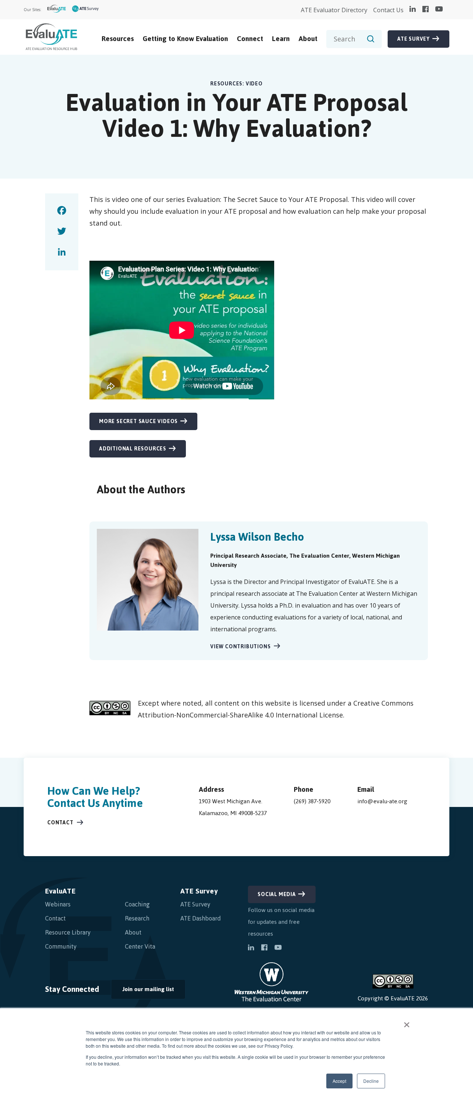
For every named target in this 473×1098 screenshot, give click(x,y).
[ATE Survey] (85, 10)
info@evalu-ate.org (382, 801)
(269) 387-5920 (312, 801)
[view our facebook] (425, 9)
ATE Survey (413, 39)
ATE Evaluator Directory (334, 10)
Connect (250, 38)
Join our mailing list (142, 991)
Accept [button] (339, 1081)
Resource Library (68, 932)
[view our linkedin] (412, 9)
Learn (281, 38)
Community (60, 946)
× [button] (406, 1022)
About (308, 38)
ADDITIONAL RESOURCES (132, 449)
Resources (118, 38)
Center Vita (140, 946)
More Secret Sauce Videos (138, 421)
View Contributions (240, 647)
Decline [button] (371, 1081)
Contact (60, 823)
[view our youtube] (439, 9)
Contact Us (388, 10)
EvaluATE (60, 891)
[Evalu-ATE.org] (56, 10)
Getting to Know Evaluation (185, 38)
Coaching (137, 904)
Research (137, 918)
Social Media (277, 894)
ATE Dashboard (200, 918)
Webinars (58, 904)
